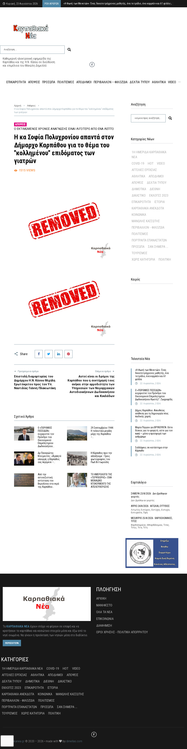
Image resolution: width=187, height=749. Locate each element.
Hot (150, 163)
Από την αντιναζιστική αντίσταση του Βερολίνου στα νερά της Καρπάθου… (48, 480)
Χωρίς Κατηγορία (143, 259)
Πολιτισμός (140, 234)
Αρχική (17, 105)
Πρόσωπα (138, 247)
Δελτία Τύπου (157, 183)
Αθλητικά (138, 176)
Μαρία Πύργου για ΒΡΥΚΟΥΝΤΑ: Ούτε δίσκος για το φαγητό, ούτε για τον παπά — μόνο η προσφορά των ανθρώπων (154, 432)
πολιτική (165, 259)
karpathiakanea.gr (13, 741)
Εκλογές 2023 (158, 195)
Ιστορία (159, 202)
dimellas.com (74, 741)
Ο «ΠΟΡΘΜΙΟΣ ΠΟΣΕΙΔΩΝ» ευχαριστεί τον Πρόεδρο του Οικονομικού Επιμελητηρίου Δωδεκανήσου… (46, 437)
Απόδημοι (156, 176)
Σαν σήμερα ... (158, 247)
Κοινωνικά (139, 215)
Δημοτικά (139, 189)
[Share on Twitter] (49, 354)
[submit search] (69, 50)
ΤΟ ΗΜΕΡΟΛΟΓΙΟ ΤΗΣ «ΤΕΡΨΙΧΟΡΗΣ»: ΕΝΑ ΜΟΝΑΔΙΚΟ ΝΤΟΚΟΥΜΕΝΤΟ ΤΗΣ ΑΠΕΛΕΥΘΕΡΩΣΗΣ (101, 480)
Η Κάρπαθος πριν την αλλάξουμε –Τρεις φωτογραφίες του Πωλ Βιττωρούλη (101, 457)
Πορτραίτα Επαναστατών (149, 240)
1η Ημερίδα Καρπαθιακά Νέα (149, 154)
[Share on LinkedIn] (59, 354)
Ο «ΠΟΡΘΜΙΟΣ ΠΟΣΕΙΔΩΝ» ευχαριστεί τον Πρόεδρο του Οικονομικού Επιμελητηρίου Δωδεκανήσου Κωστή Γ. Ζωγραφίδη (153, 395)
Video (161, 163)
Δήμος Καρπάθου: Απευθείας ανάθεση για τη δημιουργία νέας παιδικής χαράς (152, 413)
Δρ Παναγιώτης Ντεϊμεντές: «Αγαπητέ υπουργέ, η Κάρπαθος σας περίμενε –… (49, 457)
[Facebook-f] (92, 64)
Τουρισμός (139, 253)
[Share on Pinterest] (68, 354)
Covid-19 (138, 163)
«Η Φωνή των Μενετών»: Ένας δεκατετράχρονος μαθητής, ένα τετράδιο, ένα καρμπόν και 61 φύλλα (152, 374)
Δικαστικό (139, 195)
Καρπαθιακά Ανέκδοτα (148, 208)
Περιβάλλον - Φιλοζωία (148, 227)
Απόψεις (31, 105)
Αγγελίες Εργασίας (144, 170)
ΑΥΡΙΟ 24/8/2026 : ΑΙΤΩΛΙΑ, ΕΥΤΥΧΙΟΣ (150, 506)
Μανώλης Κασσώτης (146, 221)
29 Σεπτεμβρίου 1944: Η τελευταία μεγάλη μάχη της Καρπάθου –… (102, 432)
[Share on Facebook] (39, 354)
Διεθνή (155, 189)
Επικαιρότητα (141, 202)
